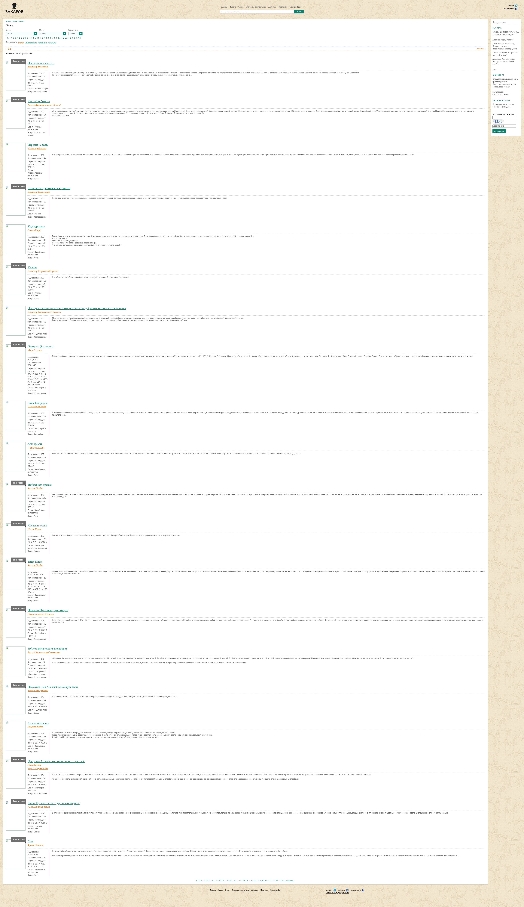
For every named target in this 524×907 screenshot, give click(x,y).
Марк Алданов (35, 350)
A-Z (79, 38)
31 (268, 880)
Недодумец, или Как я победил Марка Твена (53, 687)
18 (234, 880)
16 (228, 880)
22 (244, 880)
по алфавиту (42, 42)
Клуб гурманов (36, 226)
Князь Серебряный (39, 101)
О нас (240, 7)
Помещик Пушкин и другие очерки (48, 610)
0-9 (75, 38)
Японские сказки (37, 525)
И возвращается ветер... (41, 63)
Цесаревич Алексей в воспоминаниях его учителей (56, 761)
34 (277, 880)
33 (274, 880)
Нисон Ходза (34, 529)
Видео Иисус (35, 562)
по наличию (52, 42)
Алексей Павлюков (37, 407)
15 (225, 880)
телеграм (329, 890)
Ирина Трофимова (37, 148)
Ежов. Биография (37, 403)
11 (214, 880)
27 (258, 880)
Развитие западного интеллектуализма (49, 188)
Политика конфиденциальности (337, 893)
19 (236, 880)
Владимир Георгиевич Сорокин (43, 271)
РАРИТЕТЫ (497, 28)
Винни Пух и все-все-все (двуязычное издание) (54, 803)
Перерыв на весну (38, 145)
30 (266, 880)
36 (282, 880)
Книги (233, 7)
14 (223, 880)
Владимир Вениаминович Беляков (44, 312)
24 (249, 880)
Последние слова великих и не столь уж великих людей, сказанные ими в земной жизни (77, 308)
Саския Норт (34, 230)
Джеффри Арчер (36, 447)
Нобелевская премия (40, 485)
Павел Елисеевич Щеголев (41, 614)
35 (279, 880)
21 (241, 880)
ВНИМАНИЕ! (498, 75)
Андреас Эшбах (35, 488)
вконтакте (341, 890)
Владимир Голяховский (39, 192)
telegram (511, 6)
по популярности (31, 42)
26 (255, 880)
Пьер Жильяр (34, 765)
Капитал (32, 267)
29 (263, 880)
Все (8, 38)
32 (271, 880)
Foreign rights (295, 7)
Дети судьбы (35, 444)
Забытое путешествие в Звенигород (47, 648)
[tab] (245, 48)
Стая (30, 841)
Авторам (272, 7)
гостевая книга (509, 9)
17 (231, 880)
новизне (21, 42)
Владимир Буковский (38, 67)
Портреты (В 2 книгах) (40, 346)
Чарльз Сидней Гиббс (38, 768)
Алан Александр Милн (39, 807)
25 (252, 880)
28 (260, 880)
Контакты (283, 7)
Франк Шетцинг (36, 845)
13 (220, 880)
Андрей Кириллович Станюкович (44, 652)
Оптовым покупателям (256, 7)
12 (217, 880)
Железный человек (38, 723)
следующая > (290, 880)
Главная (224, 7)
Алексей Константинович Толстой (44, 105)
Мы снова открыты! (501, 100)
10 (212, 880)
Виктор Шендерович (38, 691)
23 (247, 880)
